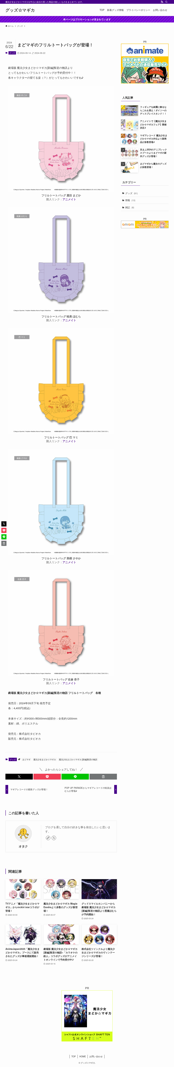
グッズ (12, 52)
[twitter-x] (54, 838)
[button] (19, 777)
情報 (130, 200)
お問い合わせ (96, 1056)
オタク (23, 846)
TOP (73, 1056)
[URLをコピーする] (103, 777)
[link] (48, 838)
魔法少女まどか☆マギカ (44, 759)
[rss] (162, 2)
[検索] (166, 2)
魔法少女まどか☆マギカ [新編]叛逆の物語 (78, 759)
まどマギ (26, 759)
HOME (82, 1056)
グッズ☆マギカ (20, 10)
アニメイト (69, 199)
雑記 (129, 207)
